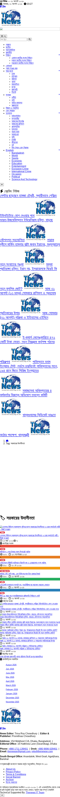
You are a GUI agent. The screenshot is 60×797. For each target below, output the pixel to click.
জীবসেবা (15, 142)
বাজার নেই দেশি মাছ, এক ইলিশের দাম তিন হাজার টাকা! (20, 574)
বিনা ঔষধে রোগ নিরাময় (20, 147)
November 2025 (12, 702)
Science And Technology (24, 179)
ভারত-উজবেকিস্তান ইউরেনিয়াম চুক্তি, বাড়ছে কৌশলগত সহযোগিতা (25, 617)
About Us (10, 769)
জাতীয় (8, 47)
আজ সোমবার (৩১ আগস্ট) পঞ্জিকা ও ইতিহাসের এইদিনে (20, 648)
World (15, 155)
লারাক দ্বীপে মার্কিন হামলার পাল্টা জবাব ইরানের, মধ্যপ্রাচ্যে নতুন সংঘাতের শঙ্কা (29, 625)
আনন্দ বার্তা (15, 132)
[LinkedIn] (4, 6)
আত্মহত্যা (15, 105)
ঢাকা (13, 73)
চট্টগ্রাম (14, 76)
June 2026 (10, 673)
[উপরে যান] (2, 795)
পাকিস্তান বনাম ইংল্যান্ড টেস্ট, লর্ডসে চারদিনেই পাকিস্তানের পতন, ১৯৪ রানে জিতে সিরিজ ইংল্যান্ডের (29, 366)
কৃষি (13, 137)
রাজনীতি (9, 52)
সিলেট (14, 92)
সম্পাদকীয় (15, 118)
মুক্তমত (15, 129)
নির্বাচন (8, 55)
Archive (10, 779)
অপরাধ (8, 95)
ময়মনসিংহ (15, 84)
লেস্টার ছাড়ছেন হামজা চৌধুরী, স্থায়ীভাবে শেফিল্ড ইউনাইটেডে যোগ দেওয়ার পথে (29, 609)
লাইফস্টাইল (16, 116)
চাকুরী (14, 139)
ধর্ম (13, 145)
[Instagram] (2, 6)
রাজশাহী (14, 89)
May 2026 (10, 677)
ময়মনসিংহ (39, 656)
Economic (17, 161)
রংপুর (13, 87)
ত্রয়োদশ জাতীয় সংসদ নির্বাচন (22, 63)
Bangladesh (18, 153)
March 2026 (11, 685)
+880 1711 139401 (18, 749)
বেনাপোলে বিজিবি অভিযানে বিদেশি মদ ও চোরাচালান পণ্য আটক (23, 563)
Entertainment (19, 166)
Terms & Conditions (16, 774)
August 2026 (11, 665)
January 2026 (11, 693)
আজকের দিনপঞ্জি (18, 121)
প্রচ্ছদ (8, 44)
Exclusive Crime (20, 169)
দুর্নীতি (14, 97)
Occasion (16, 174)
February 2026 (12, 689)
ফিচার (2, 532)
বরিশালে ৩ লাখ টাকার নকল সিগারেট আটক (15, 552)
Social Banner (13, 777)
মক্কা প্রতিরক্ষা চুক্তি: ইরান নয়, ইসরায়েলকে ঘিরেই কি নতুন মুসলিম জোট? (27, 633)
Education (17, 163)
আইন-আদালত (17, 102)
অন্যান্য (9, 113)
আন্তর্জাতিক (10, 50)
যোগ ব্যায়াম (10, 110)
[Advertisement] (30, 477)
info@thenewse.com (42, 751)
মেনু (4, 36)
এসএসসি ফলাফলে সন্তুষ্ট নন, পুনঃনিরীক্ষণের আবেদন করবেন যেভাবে (24, 585)
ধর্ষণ (13, 100)
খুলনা (13, 81)
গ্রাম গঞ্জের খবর (11, 68)
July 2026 (10, 669)
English (10, 150)
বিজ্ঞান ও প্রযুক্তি (12, 108)
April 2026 (10, 681)
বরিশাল (14, 79)
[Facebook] (0, 6)
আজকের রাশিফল (18, 124)
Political (16, 176)
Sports (15, 158)
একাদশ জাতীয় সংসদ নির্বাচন (22, 58)
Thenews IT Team (35, 792)
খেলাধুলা (9, 65)
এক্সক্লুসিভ (16, 126)
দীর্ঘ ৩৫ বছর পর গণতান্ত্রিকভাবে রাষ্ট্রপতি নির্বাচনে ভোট (20, 596)
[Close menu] (2, 184)
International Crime (21, 171)
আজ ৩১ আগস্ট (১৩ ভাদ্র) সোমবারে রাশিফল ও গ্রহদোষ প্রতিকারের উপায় (27, 640)
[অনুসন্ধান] (30, 39)
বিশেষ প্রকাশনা (11, 782)
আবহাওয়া (15, 134)
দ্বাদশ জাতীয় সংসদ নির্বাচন (21, 60)
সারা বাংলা (9, 71)
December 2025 (12, 698)
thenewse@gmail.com (18, 751)
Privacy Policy (13, 771)
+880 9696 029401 (47, 749)
